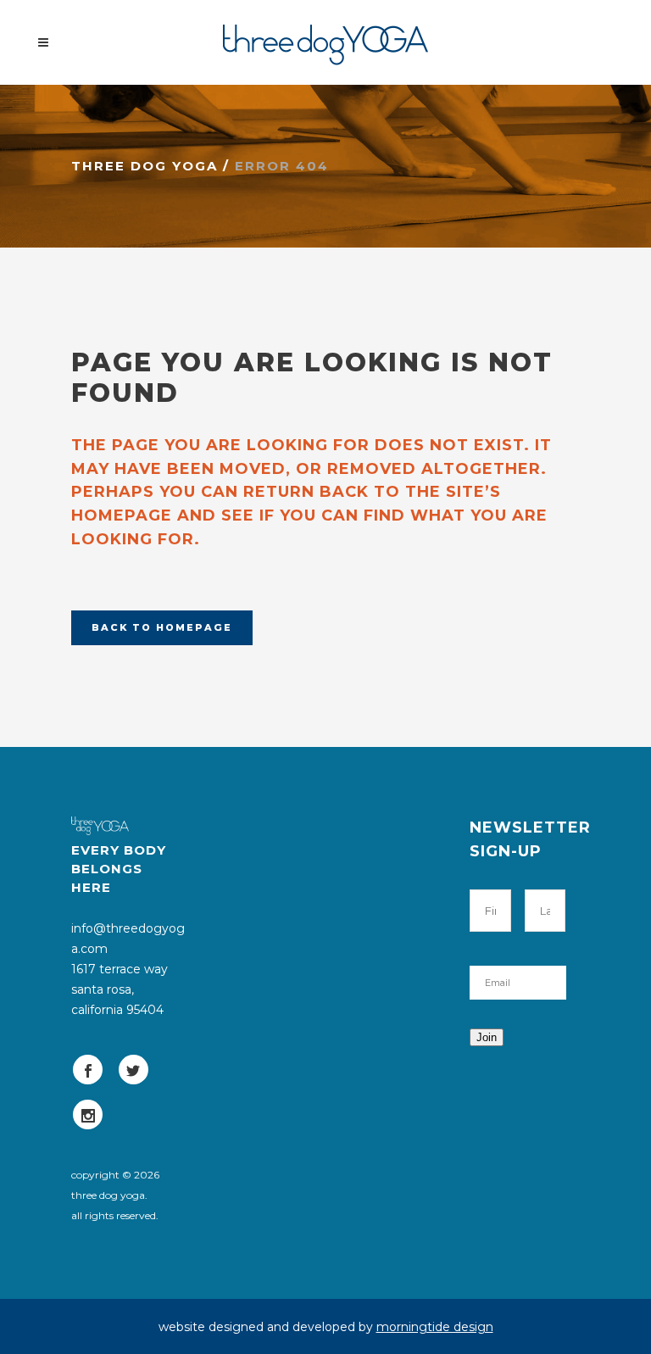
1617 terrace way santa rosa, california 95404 (119, 989)
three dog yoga (144, 166)
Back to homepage (162, 627)
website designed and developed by (326, 1326)
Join (486, 1037)
